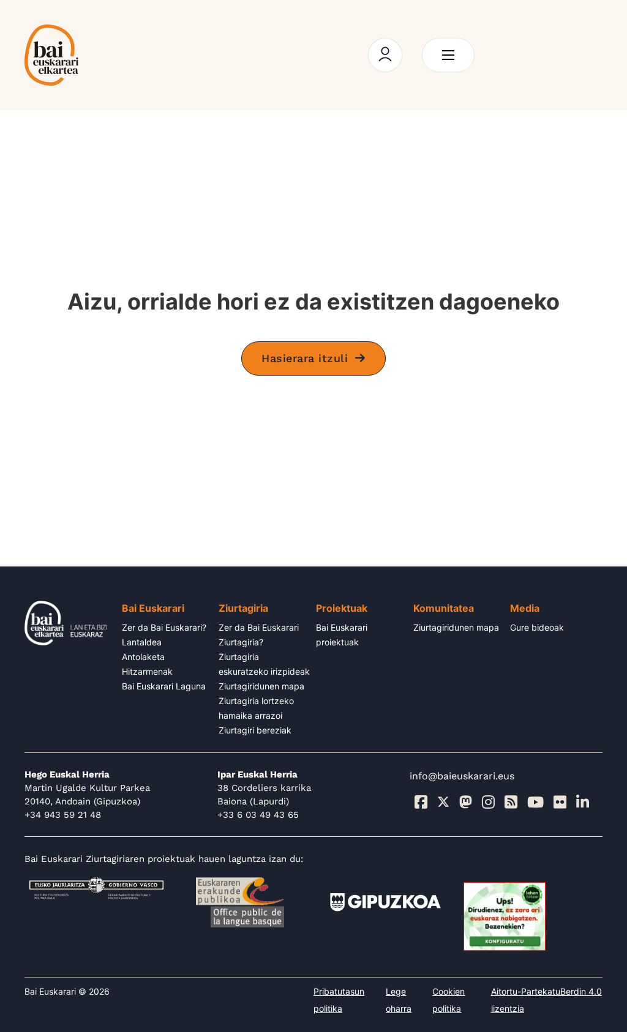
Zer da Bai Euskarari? (164, 627)
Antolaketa (143, 656)
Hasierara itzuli (304, 358)
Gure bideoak (537, 627)
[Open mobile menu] (448, 55)
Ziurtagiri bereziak (255, 730)
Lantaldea (142, 642)
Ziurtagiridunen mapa (261, 686)
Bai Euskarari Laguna (164, 686)
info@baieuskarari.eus (462, 776)
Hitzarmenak (147, 671)
